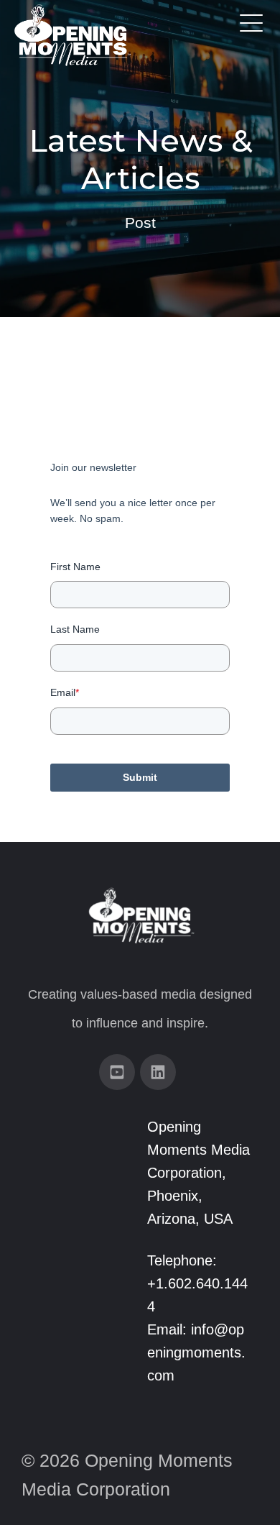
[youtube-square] (117, 1072)
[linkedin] (158, 1072)
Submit (140, 777)
